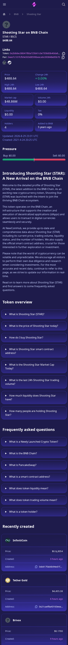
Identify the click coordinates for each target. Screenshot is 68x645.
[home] (34, 4)
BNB (16, 14)
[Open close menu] (4, 4)
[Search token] (63, 4)
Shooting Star (34, 14)
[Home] (4, 14)
